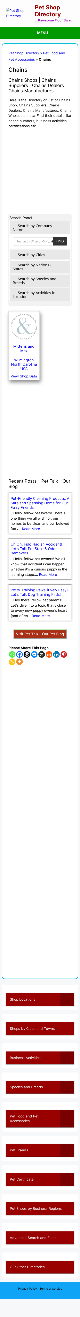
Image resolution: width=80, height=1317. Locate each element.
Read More (31, 529)
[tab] (40, 227)
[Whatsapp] (12, 654)
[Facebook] (19, 654)
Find (60, 241)
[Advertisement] (40, 169)
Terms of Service (51, 1288)
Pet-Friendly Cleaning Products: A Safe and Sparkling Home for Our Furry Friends (40, 502)
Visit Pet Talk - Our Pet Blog (40, 634)
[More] (19, 661)
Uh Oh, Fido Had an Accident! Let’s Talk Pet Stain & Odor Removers (36, 548)
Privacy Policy (27, 1288)
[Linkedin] (56, 654)
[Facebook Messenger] (34, 654)
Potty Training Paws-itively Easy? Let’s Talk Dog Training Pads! (39, 592)
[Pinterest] (64, 654)
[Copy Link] (12, 661)
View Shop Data (24, 376)
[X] (41, 654)
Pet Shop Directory (48, 11)
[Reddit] (49, 654)
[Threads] (27, 654)
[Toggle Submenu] (67, 999)
